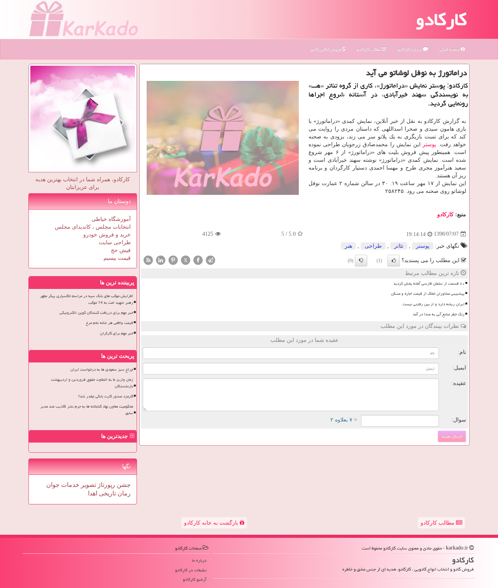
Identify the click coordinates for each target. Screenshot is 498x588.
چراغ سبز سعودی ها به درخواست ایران (101, 369)
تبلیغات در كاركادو (191, 570)
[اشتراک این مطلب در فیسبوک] (198, 259)
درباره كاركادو (410, 49)
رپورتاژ (105, 484)
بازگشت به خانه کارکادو (212, 523)
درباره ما (199, 560)
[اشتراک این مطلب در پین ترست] (173, 259)
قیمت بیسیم (117, 258)
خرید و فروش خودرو (107, 235)
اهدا (92, 493)
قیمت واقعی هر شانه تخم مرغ (109, 323)
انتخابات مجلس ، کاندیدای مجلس (93, 227)
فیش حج (121, 250)
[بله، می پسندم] (394, 260)
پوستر (429, 144)
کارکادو (441, 19)
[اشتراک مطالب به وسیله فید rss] (148, 259)
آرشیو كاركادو (195, 579)
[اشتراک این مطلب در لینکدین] (160, 259)
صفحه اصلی (450, 49)
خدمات (69, 484)
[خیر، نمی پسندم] (361, 260)
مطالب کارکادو (438, 523)
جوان (53, 484)
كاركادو (445, 214)
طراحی (373, 246)
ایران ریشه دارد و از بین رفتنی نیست (434, 304)
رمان (123, 493)
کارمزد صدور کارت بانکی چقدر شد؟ (105, 396)
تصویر (87, 484)
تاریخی (106, 493)
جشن (123, 484)
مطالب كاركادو (369, 49)
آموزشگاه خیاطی (111, 219)
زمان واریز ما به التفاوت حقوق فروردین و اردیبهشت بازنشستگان (92, 383)
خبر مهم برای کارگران (116, 333)
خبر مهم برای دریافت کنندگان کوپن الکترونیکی (96, 313)
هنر (348, 246)
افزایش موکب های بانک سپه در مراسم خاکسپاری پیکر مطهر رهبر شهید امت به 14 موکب (86, 299)
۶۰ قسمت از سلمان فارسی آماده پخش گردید (429, 283)
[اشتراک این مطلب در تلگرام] (210, 259)
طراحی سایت (115, 242)
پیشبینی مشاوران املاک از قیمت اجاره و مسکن (428, 294)
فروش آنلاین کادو (326, 49)
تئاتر (398, 246)
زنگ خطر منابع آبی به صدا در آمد (439, 314)
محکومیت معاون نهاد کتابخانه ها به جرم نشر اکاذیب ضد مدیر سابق (86, 409)
